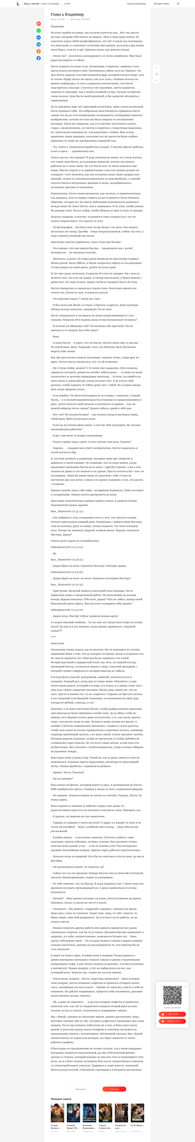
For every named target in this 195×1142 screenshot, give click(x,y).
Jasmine (102, 1131)
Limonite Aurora (121, 1131)
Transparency (87, 1131)
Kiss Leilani (71, 1131)
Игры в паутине (31, 4)
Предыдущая (81, 1089)
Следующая (114, 1089)
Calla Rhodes (136, 1131)
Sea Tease (54, 1131)
